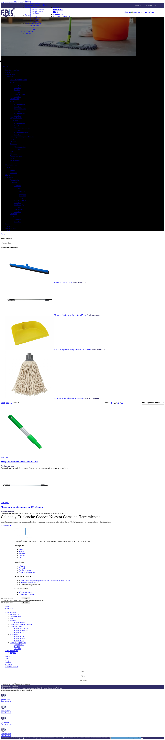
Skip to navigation (7, 2)
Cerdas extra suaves (37, 9)
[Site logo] (8, 17)
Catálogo (127, 12)
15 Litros (33, 29)
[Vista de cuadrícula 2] (128, 402)
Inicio (3, 403)
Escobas (28, 1)
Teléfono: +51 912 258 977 (29, 583)
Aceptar (113, 738)
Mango (9, 403)
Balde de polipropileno (33, 23)
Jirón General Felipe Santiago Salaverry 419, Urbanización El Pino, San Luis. (46, 580)
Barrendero (29, 15)
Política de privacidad (133, 738)
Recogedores (14, 614)
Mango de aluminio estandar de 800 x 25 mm (70, 315)
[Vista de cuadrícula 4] (137, 402)
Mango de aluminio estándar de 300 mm (19, 462)
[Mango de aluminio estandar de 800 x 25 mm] (29, 315)
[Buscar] (156, 12)
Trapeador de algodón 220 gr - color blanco (69, 398)
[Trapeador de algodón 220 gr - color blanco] (29, 398)
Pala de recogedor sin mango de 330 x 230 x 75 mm (72, 350)
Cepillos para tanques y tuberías (36, 5)
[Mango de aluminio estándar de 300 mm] (25, 455)
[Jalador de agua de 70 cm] (29, 282)
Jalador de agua (15, 616)
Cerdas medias (35, 3)
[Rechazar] (142, 738)
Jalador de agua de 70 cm (63, 282)
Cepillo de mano (31, 7)
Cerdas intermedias (36, 11)
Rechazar (121, 738)
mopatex (28, 33)
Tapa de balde (34, 25)
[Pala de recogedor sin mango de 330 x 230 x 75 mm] (29, 350)
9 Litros (32, 27)
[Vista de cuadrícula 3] (133, 402)
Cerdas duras (34, 13)
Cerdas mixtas (35, 17)
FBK (11, 618)
